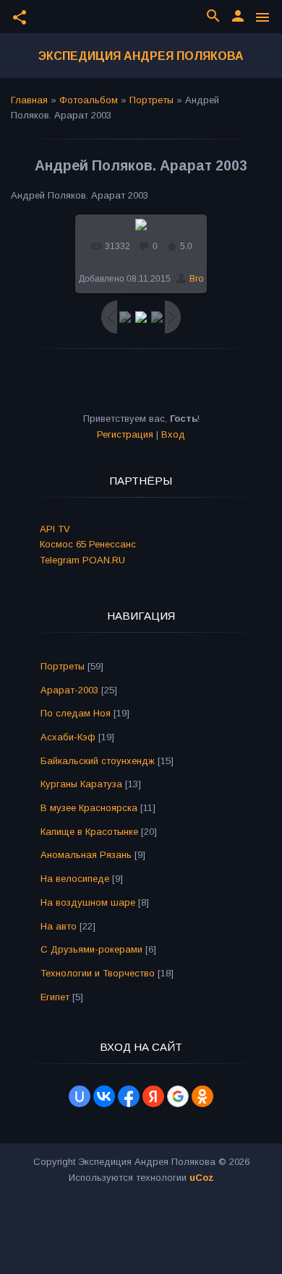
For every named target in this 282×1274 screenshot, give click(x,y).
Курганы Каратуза (81, 784)
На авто (58, 926)
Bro (196, 279)
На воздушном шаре (87, 902)
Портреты (151, 100)
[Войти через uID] (79, 1096)
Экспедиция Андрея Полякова (141, 56)
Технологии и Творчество (97, 973)
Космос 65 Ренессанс (88, 544)
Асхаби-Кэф (67, 737)
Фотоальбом (88, 100)
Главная (29, 100)
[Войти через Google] (178, 1096)
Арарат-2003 (69, 690)
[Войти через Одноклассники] (202, 1096)
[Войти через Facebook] (129, 1096)
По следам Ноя (75, 713)
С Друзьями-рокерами (91, 949)
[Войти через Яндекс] (153, 1096)
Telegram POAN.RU (82, 560)
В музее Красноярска (88, 807)
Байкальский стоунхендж (97, 760)
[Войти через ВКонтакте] (104, 1096)
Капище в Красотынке (89, 831)
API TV (55, 529)
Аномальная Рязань (86, 854)
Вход (173, 434)
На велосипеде (74, 878)
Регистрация (125, 434)
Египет (54, 997)
